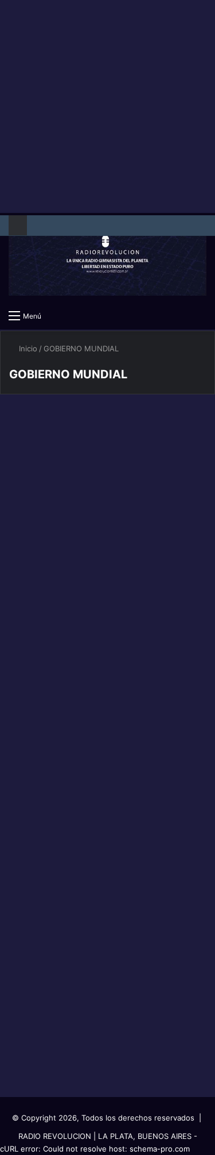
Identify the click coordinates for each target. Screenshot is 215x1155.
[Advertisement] (107, 107)
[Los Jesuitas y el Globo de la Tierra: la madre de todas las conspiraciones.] (107, 494)
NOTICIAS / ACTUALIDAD (61, 627)
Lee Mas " (43, 569)
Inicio (27, 348)
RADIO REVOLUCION (54, 1136)
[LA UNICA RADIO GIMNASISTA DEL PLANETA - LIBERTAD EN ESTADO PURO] (107, 258)
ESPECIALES (40, 429)
